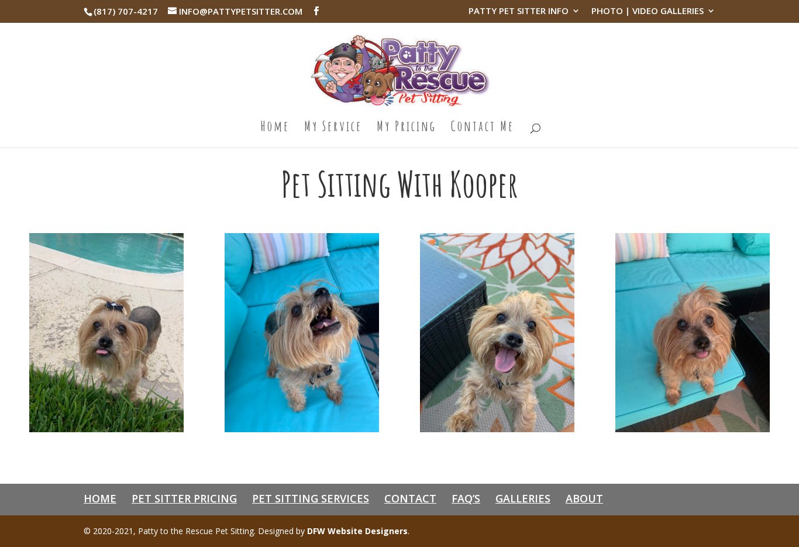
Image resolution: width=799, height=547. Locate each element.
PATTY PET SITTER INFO (519, 11)
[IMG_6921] (497, 429)
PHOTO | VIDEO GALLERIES (647, 11)
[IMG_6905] (302, 429)
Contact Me (482, 128)
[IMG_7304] (692, 429)
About (584, 498)
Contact (410, 498)
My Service (333, 128)
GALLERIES (522, 498)
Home (275, 128)
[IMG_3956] (106, 429)
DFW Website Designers (357, 530)
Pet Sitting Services (310, 498)
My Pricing (406, 128)
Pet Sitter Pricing (184, 498)
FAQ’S (466, 498)
